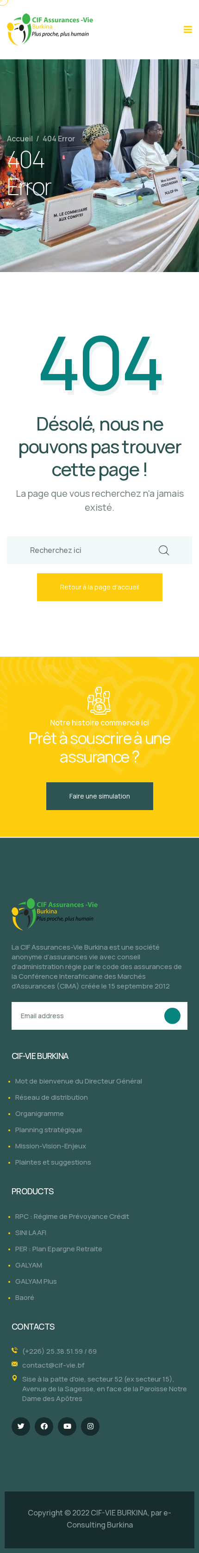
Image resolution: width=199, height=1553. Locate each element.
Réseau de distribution (51, 1097)
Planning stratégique (48, 1130)
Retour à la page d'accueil (99, 587)
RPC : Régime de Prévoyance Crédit (72, 1216)
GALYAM (28, 1265)
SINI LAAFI (30, 1232)
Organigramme (39, 1113)
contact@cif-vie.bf (53, 1365)
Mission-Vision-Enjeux (50, 1146)
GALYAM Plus (36, 1281)
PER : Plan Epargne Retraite (58, 1249)
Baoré (24, 1297)
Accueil (20, 138)
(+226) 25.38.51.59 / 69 (59, 1351)
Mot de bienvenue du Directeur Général (78, 1081)
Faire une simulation (99, 796)
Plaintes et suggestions (53, 1162)
